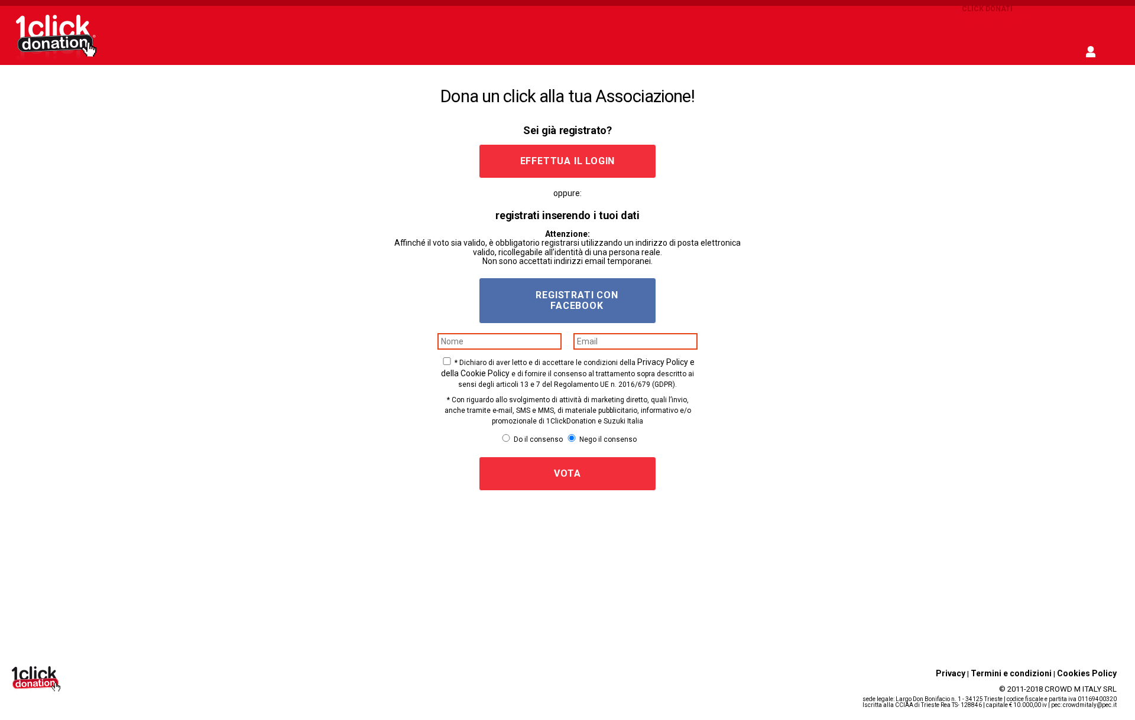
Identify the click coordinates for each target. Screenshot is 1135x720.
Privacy (950, 673)
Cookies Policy (1087, 673)
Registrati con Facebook (577, 300)
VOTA (567, 473)
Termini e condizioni (1011, 673)
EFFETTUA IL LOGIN (567, 161)
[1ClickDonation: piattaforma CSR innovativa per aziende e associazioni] (56, 58)
